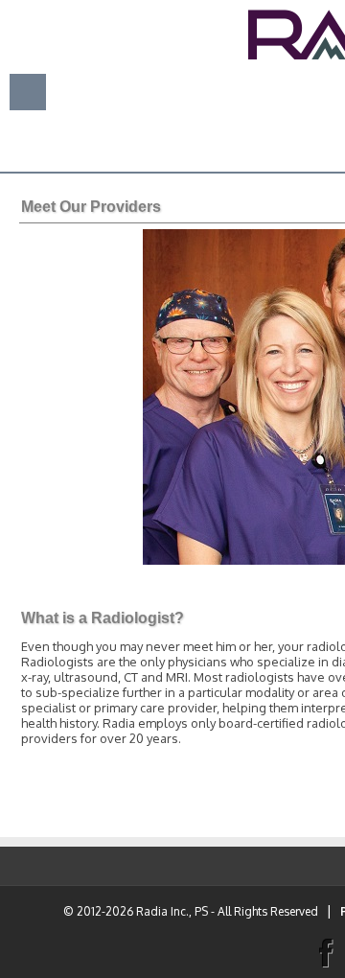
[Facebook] (325, 951)
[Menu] (28, 90)
